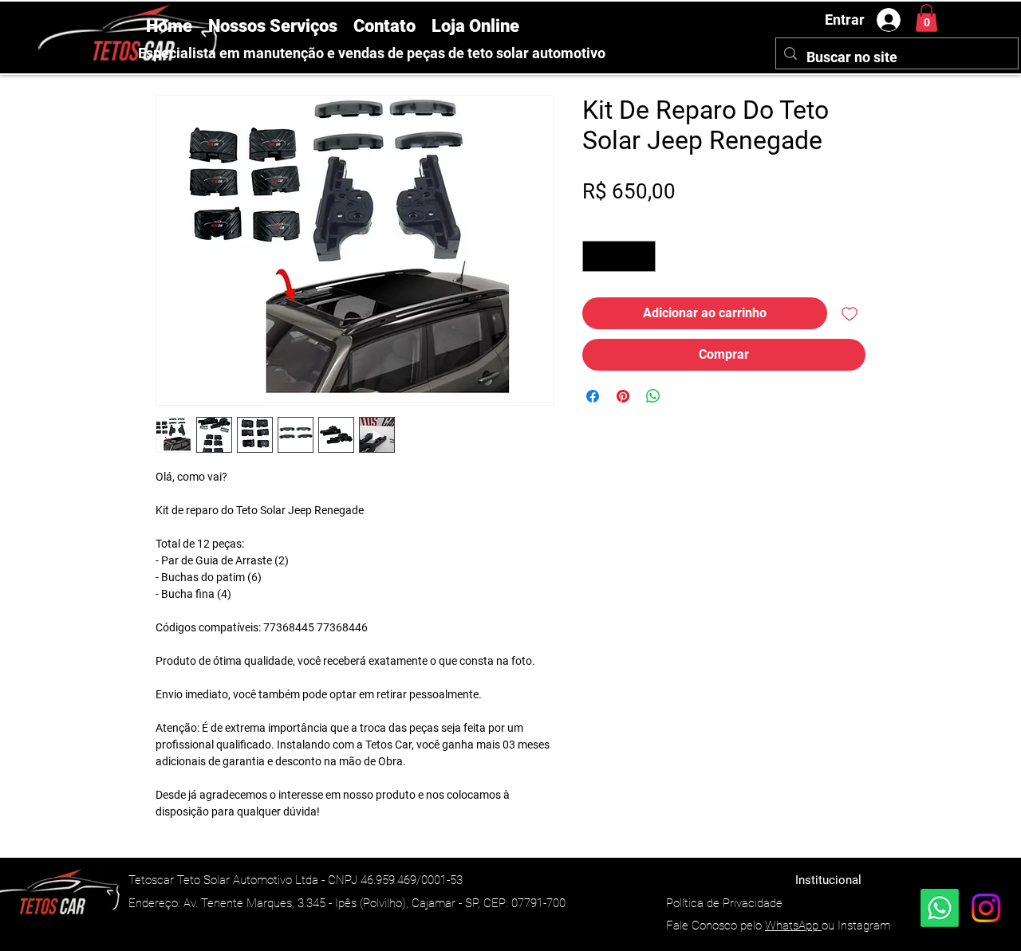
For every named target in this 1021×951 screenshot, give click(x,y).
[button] (926, 18)
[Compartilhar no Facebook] (592, 396)
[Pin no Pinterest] (623, 396)
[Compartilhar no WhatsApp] (653, 396)
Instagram (864, 925)
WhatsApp (793, 925)
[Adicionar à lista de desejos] (849, 313)
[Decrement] (595, 256)
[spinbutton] (619, 256)
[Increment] (643, 256)
